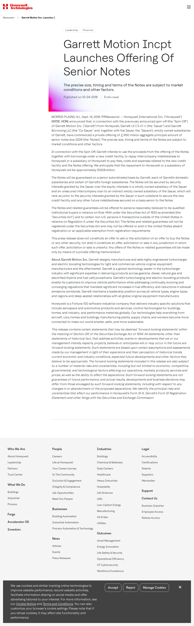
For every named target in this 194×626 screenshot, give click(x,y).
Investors (14, 529)
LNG (99, 498)
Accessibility (149, 456)
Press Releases (61, 558)
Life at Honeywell (62, 462)
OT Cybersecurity (107, 564)
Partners (13, 468)
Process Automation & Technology (72, 528)
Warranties (148, 480)
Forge (11, 514)
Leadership (71, 30)
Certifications (150, 462)
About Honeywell (18, 456)
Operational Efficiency (110, 558)
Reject (130, 587)
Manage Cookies (154, 587)
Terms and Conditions (58, 604)
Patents (146, 468)
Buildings (13, 492)
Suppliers (147, 474)
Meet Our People (62, 498)
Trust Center (15, 474)
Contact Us (149, 498)
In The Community (63, 474)
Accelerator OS (18, 522)
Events (56, 551)
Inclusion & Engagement (66, 480)
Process (12, 504)
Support (147, 491)
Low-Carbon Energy (109, 504)
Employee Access (152, 511)
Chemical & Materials (110, 462)
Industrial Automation (65, 522)
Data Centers (105, 468)
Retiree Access (151, 517)
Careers (57, 456)
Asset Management (108, 540)
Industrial (14, 498)
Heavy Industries (107, 480)
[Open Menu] (188, 7)
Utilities (101, 523)
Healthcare (104, 474)
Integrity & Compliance (66, 486)
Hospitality (103, 486)
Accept (113, 587)
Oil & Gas (102, 517)
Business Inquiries (153, 505)
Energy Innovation (108, 546)
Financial (88, 30)
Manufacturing (106, 510)
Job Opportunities (63, 492)
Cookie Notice (26, 604)
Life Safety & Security (109, 552)
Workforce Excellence (110, 570)
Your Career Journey (64, 468)
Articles (56, 545)
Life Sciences (105, 492)
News (56, 538)
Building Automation (64, 516)
